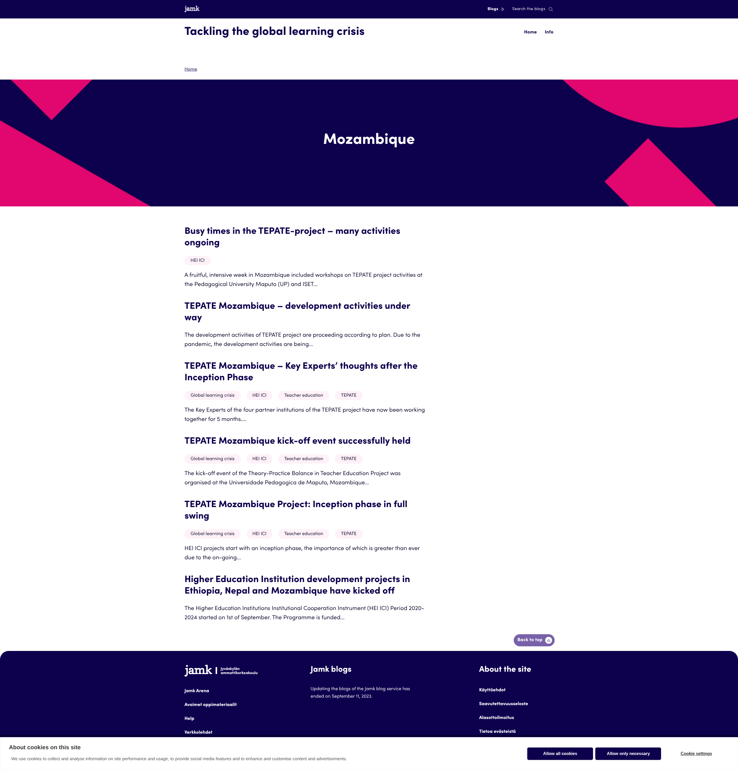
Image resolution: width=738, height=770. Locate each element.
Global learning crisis (213, 396)
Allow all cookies (560, 753)
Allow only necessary (628, 753)
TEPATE (349, 396)
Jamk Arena (196, 691)
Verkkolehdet (198, 733)
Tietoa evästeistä (497, 732)
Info (549, 32)
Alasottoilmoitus (496, 718)
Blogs (493, 9)
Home (530, 32)
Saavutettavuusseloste (503, 704)
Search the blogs (528, 9)
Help (189, 719)
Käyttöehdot (492, 690)
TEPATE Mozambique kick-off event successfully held (297, 441)
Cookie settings (696, 753)
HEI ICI (198, 261)
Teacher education (303, 396)
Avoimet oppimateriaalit (210, 705)
